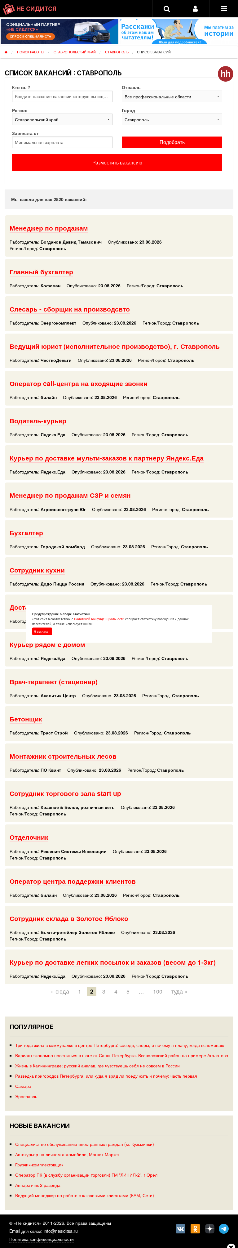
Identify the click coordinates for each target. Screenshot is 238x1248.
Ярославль (26, 1096)
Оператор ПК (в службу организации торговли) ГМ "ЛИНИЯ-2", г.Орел (86, 1174)
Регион (19, 110)
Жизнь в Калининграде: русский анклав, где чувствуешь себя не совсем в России (97, 1065)
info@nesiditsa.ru (61, 1231)
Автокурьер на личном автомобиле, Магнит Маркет (67, 1154)
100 (157, 991)
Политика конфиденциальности (41, 1239)
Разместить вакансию (117, 162)
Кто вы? (21, 87)
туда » (179, 991)
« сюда (60, 991)
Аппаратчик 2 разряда (37, 1185)
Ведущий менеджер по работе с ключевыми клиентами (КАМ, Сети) (84, 1195)
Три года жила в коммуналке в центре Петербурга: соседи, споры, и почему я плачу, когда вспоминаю (119, 1045)
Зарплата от (25, 133)
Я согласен (42, 631)
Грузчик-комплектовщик (39, 1164)
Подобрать (172, 142)
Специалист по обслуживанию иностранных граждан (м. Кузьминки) (84, 1144)
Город (128, 110)
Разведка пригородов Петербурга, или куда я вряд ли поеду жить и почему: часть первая (106, 1075)
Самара (23, 1086)
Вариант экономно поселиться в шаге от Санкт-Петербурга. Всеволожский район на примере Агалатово (121, 1055)
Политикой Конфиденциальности (99, 619)
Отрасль (131, 87)
